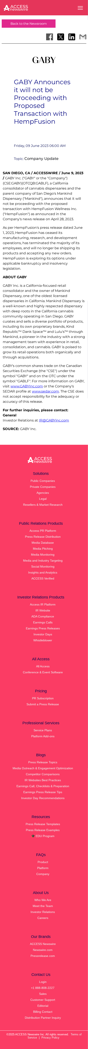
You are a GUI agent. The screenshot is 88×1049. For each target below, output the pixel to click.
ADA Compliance (42, 616)
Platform (42, 868)
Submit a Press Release (42, 704)
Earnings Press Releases (43, 628)
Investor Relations (43, 912)
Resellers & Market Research (43, 504)
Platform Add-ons (42, 736)
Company (42, 874)
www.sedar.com (45, 391)
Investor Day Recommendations (43, 798)
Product (43, 862)
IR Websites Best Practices (43, 780)
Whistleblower (42, 640)
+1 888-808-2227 (42, 988)
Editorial (42, 1005)
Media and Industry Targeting (43, 560)
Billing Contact (42, 1011)
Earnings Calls (43, 622)
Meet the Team (43, 906)
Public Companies (43, 480)
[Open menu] (80, 8)
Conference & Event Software (43, 672)
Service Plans (43, 730)
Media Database (43, 542)
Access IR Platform (43, 604)
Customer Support (42, 999)
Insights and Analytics (42, 572)
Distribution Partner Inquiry (43, 1017)
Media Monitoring (42, 554)
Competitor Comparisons (43, 774)
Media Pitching (43, 548)
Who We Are (42, 900)
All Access (43, 666)
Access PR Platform (42, 530)
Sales (43, 993)
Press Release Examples (43, 830)
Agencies (43, 492)
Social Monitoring (42, 566)
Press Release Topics (42, 762)
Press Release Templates (43, 824)
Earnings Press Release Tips (42, 792)
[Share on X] (60, 36)
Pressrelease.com (43, 956)
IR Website (42, 610)
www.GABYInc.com (26, 386)
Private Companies (43, 486)
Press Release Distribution (43, 536)
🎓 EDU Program (42, 836)
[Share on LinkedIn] (71, 36)
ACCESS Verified (42, 578)
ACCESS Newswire (43, 944)
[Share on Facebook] (49, 36)
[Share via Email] (82, 36)
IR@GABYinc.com (54, 420)
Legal (43, 498)
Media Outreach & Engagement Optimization (43, 768)
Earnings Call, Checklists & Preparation (42, 786)
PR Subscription (43, 698)
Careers (42, 918)
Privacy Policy (50, 1037)
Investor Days (43, 634)
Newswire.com (43, 950)
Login (43, 982)
